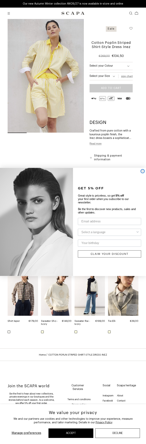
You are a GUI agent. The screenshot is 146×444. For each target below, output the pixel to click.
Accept (71, 433)
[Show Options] (138, 232)
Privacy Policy (104, 422)
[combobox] (108, 232)
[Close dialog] (142, 171)
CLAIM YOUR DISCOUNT (110, 254)
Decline (118, 433)
